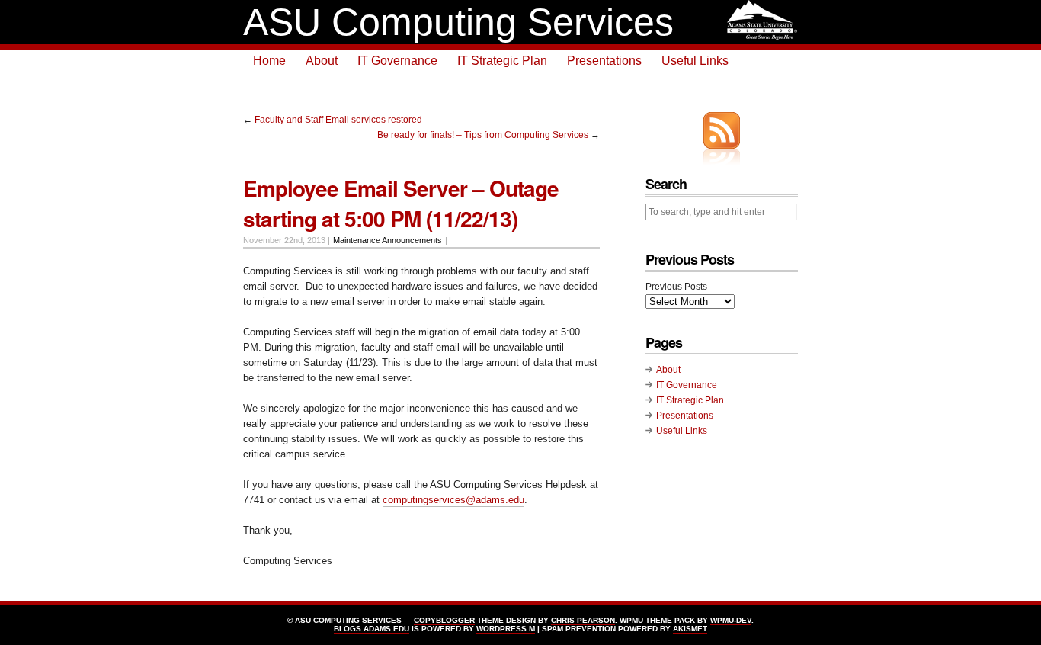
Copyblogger (444, 620)
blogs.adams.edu (371, 628)
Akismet (690, 628)
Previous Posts (676, 286)
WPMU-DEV (730, 620)
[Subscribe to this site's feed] (721, 130)
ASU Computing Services (458, 22)
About (322, 60)
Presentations (604, 60)
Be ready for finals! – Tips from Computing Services (482, 135)
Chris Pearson (583, 620)
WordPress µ (505, 628)
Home (269, 60)
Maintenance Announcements (387, 240)
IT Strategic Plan (502, 60)
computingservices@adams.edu (453, 499)
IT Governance (397, 60)
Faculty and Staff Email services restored (338, 119)
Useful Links (695, 60)
